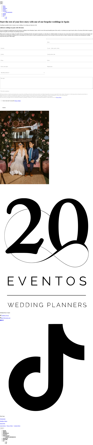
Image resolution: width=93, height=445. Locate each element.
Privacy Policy (58, 97)
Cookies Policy (17, 425)
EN (3, 16)
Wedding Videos (3, 421)
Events (4, 9)
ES (6, 18)
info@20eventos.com (5, 318)
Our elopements (8, 12)
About (4, 7)
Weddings (5, 8)
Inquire (4, 14)
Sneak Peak (2, 423)
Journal (4, 13)
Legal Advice (3, 425)
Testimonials (2, 419)
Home (4, 6)
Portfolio (4, 11)
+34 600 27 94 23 (5, 315)
